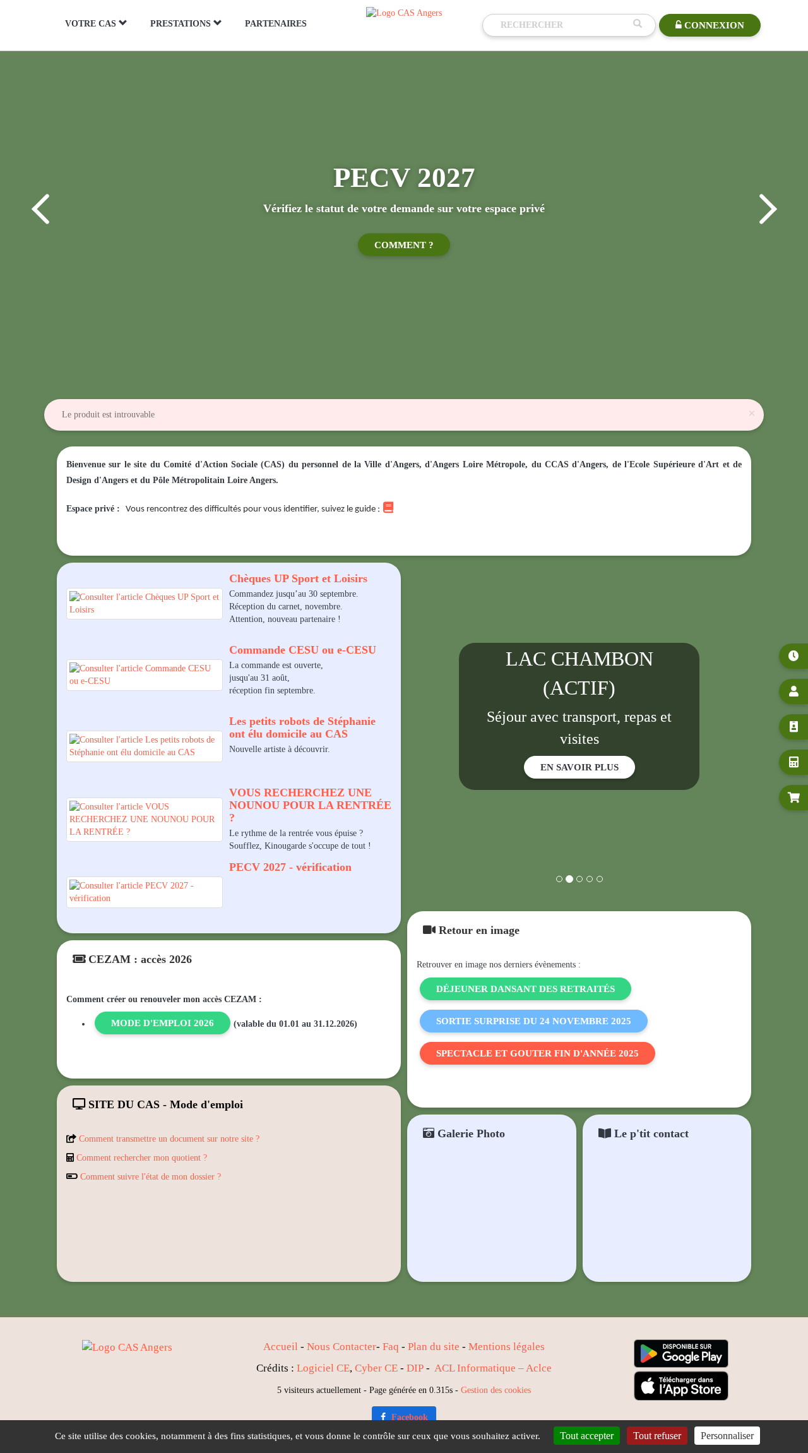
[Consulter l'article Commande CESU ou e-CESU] (144, 675)
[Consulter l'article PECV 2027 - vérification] (144, 892)
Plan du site (434, 1347)
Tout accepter (587, 1435)
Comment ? (404, 245)
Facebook (408, 1417)
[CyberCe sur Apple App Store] (681, 1386)
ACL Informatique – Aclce (493, 1368)
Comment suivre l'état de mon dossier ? (150, 1176)
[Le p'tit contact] (667, 1217)
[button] (39, 209)
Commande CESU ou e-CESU (302, 649)
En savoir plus (579, 767)
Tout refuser (657, 1435)
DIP (415, 1368)
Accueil (280, 1347)
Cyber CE (376, 1368)
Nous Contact (337, 1347)
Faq (391, 1347)
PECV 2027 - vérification (290, 867)
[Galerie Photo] (491, 1217)
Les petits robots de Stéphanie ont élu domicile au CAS (302, 727)
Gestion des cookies (496, 1390)
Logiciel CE (323, 1368)
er (371, 1347)
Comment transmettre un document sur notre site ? (169, 1139)
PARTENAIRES (276, 23)
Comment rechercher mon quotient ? (141, 1158)
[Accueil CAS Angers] (404, 12)
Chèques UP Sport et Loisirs (298, 578)
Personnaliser (727, 1435)
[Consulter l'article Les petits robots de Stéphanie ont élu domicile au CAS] (144, 746)
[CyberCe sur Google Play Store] (681, 1353)
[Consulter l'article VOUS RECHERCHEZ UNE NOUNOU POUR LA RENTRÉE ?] (144, 820)
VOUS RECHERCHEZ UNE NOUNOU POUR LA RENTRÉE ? (310, 805)
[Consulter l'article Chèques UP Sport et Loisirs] (144, 603)
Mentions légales (506, 1347)
